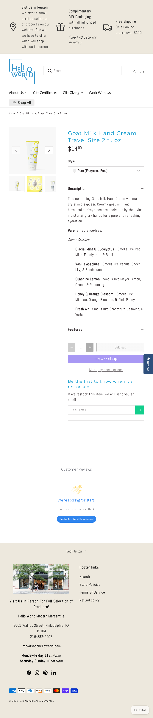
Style (71, 161)
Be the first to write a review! (76, 519)
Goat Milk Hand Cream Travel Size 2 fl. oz (43, 113)
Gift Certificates (45, 92)
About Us (16, 92)
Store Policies (89, 584)
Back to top (74, 551)
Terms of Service (92, 592)
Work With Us (100, 92)
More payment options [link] (106, 369)
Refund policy (89, 600)
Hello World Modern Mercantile (36, 701)
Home (12, 113)
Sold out (120, 347)
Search (84, 576)
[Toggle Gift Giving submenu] (82, 92)
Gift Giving (71, 92)
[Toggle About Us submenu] (26, 92)
